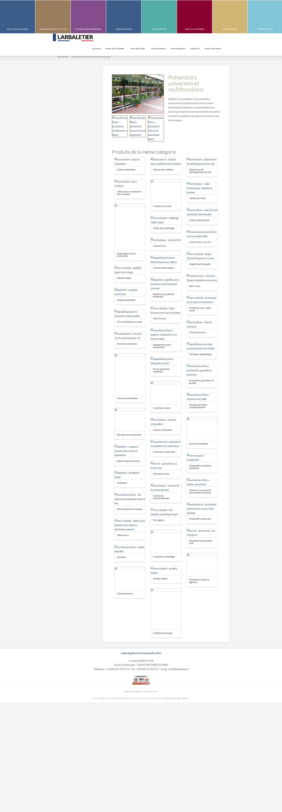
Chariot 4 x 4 (159, 245)
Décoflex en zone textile (129, 434)
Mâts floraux (159, 318)
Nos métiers (62, 57)
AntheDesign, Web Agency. (176, 698)
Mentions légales (134, 691)
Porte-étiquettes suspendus (161, 370)
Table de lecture (125, 593)
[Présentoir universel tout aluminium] (138, 126)
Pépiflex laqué (124, 277)
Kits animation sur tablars (129, 509)
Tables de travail (197, 198)
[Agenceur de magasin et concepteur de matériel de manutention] (73, 37)
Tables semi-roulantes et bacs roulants (129, 192)
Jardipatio (122, 482)
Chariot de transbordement (161, 496)
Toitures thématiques (163, 267)
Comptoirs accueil (162, 206)
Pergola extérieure (126, 299)
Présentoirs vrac (161, 473)
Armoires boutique (198, 443)
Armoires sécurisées (127, 343)
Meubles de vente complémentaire (198, 406)
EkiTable (121, 557)
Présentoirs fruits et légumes (199, 580)
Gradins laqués (160, 578)
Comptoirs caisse (161, 407)
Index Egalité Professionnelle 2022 (141, 653)
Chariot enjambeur (126, 169)
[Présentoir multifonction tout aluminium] (138, 94)
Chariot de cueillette (163, 169)
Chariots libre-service (200, 242)
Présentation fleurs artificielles (126, 254)
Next (276, 17)
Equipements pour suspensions (162, 345)
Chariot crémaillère (162, 429)
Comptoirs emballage (164, 556)
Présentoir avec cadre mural (200, 309)
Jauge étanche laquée (199, 264)
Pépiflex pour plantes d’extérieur (163, 295)
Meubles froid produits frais (200, 542)
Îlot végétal (158, 520)
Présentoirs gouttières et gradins (201, 381)
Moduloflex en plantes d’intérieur (200, 466)
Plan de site (151, 691)
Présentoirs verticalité (164, 451)
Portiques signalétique (200, 354)
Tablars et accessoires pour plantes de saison (200, 491)
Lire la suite (130, 161)
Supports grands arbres (128, 460)
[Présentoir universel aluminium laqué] (156, 129)
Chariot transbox (197, 332)
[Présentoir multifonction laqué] (120, 126)
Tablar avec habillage (163, 228)
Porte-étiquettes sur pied (129, 321)
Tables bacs (123, 535)
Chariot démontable (199, 220)
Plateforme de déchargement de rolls (200, 170)
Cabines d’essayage (162, 632)
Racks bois (194, 286)
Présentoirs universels (200, 518)
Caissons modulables (127, 398)
